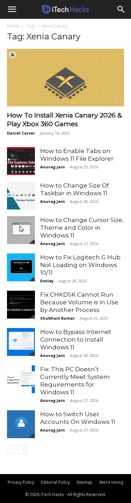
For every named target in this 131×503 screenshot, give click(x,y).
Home (13, 26)
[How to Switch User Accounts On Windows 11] (21, 424)
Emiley (46, 280)
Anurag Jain (52, 166)
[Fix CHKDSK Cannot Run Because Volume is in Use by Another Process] (21, 305)
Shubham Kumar (57, 318)
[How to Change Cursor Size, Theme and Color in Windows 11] (21, 230)
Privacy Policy (21, 482)
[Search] (121, 9)
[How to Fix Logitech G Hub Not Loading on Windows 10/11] (21, 267)
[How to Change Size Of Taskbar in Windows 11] (21, 195)
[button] (12, 9)
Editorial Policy (55, 482)
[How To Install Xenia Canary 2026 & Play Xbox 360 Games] (65, 77)
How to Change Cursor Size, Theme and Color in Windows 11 (82, 227)
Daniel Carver (21, 133)
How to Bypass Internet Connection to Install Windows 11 (75, 339)
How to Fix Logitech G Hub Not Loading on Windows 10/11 (80, 265)
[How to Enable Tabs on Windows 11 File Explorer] (21, 161)
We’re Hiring (111, 482)
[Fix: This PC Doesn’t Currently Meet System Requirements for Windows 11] (21, 379)
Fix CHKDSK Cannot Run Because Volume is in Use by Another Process (79, 302)
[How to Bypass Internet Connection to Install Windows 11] (21, 342)
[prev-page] (11, 449)
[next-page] (22, 449)
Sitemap (85, 482)
